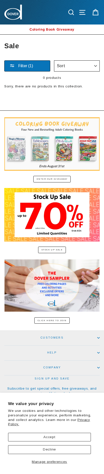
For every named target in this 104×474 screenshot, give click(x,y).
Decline (49, 449)
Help (52, 352)
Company (52, 367)
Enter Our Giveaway (52, 179)
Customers (52, 337)
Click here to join (52, 320)
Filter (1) (25, 66)
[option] (52, 29)
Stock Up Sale (52, 250)
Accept (49, 437)
